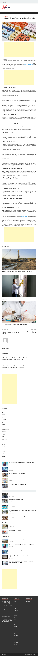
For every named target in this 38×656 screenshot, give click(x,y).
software (3, 446)
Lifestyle (3, 434)
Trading (3, 451)
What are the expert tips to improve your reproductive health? (20, 524)
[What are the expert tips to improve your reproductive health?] (5, 524)
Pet (2, 441)
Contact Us (28, 601)
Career (3, 417)
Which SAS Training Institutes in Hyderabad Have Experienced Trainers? (14, 357)
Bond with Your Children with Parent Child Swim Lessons (18, 505)
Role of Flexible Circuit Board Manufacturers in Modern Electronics (14, 324)
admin (9, 19)
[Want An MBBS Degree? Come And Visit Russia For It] (5, 484)
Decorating (4, 419)
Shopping (3, 444)
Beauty (3, 414)
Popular (4, 491)
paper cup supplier (24, 216)
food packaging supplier (28, 64)
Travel (3, 453)
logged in (7, 350)
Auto (3, 412)
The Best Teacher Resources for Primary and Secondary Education (20, 478)
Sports (3, 448)
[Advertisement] (19, 49)
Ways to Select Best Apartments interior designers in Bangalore (20, 516)
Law (3, 432)
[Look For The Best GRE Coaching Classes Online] (5, 473)
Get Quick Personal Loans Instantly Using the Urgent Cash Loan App (13, 369)
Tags (13, 491)
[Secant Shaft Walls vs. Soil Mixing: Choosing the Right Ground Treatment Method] (19, 259)
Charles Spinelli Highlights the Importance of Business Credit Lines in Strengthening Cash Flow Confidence (21, 562)
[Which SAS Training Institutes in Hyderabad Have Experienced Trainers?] (5, 462)
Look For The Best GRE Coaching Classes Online (17, 473)
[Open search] (35, 13)
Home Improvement (5, 16)
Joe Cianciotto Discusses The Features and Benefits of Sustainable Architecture (15, 361)
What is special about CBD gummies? (15, 530)
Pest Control (4, 439)
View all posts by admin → (13, 340)
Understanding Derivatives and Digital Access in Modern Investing (13, 365)
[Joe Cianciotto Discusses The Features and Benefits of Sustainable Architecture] (5, 555)
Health (3, 427)
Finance (3, 424)
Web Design (4, 454)
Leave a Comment (13, 19)
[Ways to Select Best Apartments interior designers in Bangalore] (5, 516)
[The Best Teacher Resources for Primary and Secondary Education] (5, 479)
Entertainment (4, 422)
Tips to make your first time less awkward (16, 499)
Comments (9, 491)
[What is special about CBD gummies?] (5, 530)
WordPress (30, 654)
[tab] (4, 491)
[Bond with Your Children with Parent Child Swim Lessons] (5, 505)
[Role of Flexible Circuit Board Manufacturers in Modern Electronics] (19, 312)
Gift (3, 426)
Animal (3, 410)
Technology (4, 449)
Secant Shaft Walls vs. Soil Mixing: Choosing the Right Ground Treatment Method (17, 271)
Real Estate (16, 635)
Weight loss (4, 456)
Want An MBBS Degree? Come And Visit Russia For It (18, 484)
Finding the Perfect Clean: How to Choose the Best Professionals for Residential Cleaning (18, 297)
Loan (3, 436)
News (3, 437)
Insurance (4, 431)
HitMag (35, 654)
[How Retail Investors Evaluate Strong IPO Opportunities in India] (5, 550)
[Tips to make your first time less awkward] (5, 499)
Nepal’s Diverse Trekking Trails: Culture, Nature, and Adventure (13, 367)
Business (3, 415)
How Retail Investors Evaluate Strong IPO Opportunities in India (13, 359)
